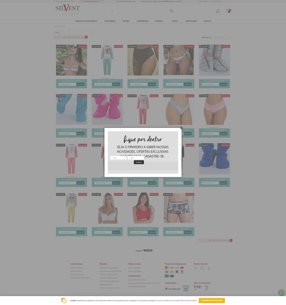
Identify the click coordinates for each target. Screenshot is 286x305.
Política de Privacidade (188, 301)
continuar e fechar (211, 300)
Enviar (139, 162)
